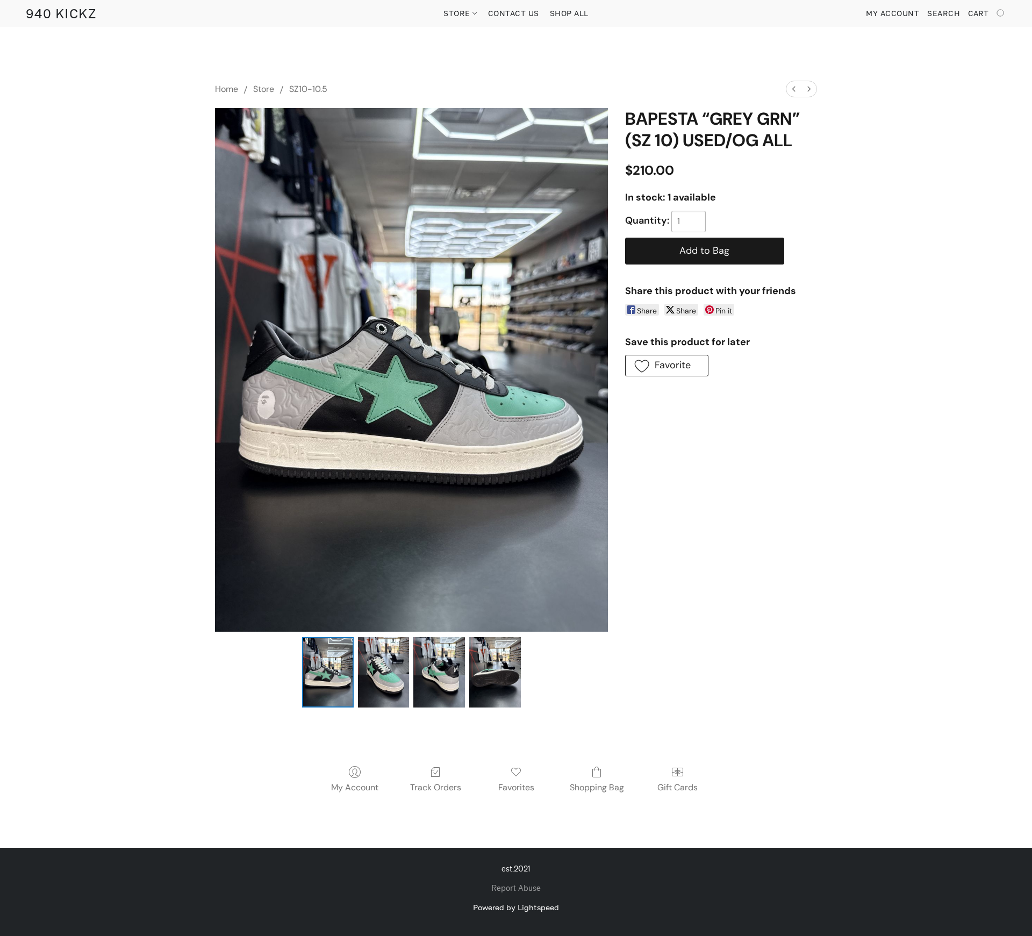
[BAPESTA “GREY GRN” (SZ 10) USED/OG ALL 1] (384, 672)
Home (226, 89)
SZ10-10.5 (308, 89)
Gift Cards (677, 787)
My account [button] (892, 13)
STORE (457, 13)
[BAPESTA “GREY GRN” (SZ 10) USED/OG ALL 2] (439, 672)
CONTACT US (513, 13)
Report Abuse (516, 888)
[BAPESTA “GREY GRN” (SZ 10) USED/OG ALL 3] (495, 672)
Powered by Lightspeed (516, 907)
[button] (61, 13)
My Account (354, 787)
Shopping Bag (597, 787)
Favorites (516, 787)
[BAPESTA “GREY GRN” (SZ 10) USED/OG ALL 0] (328, 672)
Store (263, 89)
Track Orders (435, 787)
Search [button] (943, 13)
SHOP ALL (569, 13)
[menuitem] (793, 89)
